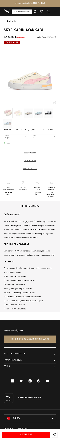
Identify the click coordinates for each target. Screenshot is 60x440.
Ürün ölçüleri (30, 160)
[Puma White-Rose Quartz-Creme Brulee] (28, 113)
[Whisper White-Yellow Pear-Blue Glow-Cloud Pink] (18, 113)
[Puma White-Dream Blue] (38, 113)
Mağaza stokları (30, 168)
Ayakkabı (11, 21)
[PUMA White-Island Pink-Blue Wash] (7, 123)
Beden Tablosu (30, 153)
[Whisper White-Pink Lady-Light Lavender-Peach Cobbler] (7, 113)
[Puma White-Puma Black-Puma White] (48, 113)
